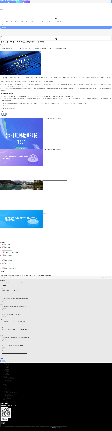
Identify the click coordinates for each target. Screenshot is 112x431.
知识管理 (31, 21)
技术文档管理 (10, 275)
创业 (46, 275)
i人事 (16, 426)
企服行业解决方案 (9, 383)
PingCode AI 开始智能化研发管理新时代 (23, 0)
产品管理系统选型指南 (9, 395)
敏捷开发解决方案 (9, 377)
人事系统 (37, 426)
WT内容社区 (25, 426)
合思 (41, 426)
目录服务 (7, 374)
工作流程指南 (8, 394)
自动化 (6, 373)
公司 (4, 399)
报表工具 (47, 426)
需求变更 (5, 275)
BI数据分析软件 (8, 426)
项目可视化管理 (50, 275)
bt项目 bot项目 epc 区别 (6, 263)
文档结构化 (15, 275)
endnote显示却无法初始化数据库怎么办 (9, 268)
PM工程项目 (38, 275)
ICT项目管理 (20, 275)
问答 (6, 388)
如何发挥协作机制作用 (6, 247)
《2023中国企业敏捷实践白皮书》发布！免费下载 (52, 118)
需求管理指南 (8, 391)
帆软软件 (44, 426)
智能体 (51, 426)
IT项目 (1, 275)
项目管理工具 (64, 426)
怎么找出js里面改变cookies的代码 (8, 258)
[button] (56, 18)
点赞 (3, 111)
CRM (13, 426)
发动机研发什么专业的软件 (7, 255)
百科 (6, 387)
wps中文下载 (19, 426)
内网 (24, 275)
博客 (6, 385)
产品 (4, 363)
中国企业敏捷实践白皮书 (10, 396)
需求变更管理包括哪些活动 (7, 260)
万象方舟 (33, 426)
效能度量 (37, 21)
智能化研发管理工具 (57, 426)
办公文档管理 (28, 275)
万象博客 (30, 426)
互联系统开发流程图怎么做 (7, 250)
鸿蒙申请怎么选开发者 (6, 244)
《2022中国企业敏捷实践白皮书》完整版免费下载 (52, 149)
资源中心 (5, 384)
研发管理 (44, 21)
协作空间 (7, 371)
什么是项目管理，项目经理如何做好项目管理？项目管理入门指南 (55, 180)
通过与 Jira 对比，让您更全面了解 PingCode (8, 0)
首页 (3, 21)
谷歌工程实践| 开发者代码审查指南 (12, 392)
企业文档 (33, 275)
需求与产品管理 (9, 21)
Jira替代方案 (58, 21)
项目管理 (16, 21)
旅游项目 (43, 275)
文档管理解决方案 (9, 380)
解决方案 (51, 21)
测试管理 (7, 369)
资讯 (2, 46)
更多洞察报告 (8, 398)
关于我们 (7, 401)
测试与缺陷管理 (24, 21)
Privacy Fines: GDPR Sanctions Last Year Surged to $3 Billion (16, 105)
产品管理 (7, 364)
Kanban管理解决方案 (9, 378)
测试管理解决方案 (9, 381)
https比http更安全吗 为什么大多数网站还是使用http (11, 252)
